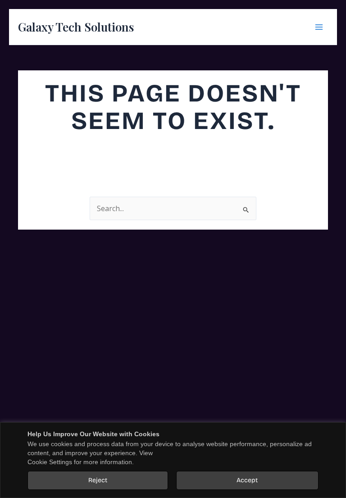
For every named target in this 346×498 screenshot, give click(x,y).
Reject (97, 480)
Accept (247, 480)
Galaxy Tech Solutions (76, 27)
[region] (173, 460)
